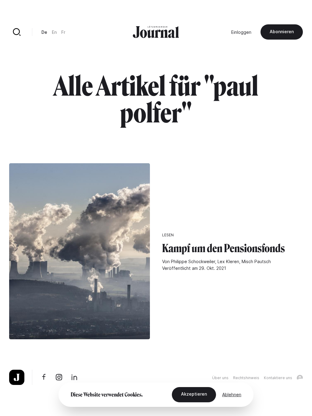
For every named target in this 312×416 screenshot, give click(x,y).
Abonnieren (282, 31)
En (54, 32)
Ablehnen (231, 394)
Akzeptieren (194, 394)
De (44, 32)
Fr (63, 32)
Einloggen (241, 32)
